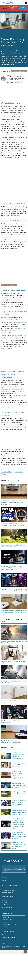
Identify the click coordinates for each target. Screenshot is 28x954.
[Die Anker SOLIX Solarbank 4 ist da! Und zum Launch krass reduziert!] (6, 845)
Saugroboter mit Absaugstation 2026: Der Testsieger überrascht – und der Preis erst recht (13, 612)
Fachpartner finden (7, 893)
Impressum (16, 946)
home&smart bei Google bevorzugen (19, 71)
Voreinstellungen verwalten (7, 946)
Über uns (4, 880)
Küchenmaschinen (7, 922)
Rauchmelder (6, 917)
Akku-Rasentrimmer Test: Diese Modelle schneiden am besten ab (13, 546)
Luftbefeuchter (6, 900)
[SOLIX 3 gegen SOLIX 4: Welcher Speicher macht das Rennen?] (6, 794)
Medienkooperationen (8, 890)
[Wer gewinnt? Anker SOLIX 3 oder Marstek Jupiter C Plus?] (6, 785)
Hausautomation (6, 34)
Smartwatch (5, 910)
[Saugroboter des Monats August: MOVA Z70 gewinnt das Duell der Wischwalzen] (14, 514)
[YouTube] (6, 938)
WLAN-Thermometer (8, 927)
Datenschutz (4, 947)
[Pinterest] (9, 938)
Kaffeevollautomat (7, 919)
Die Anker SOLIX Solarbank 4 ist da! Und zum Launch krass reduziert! (19, 845)
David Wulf (12, 75)
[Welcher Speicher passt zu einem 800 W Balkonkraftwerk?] (6, 765)
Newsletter (5, 934)
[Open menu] (25, 3)
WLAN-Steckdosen (7, 907)
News (4, 474)
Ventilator (5, 902)
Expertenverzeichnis (8, 888)
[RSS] (15, 938)
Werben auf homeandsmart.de (11, 885)
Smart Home (19, 471)
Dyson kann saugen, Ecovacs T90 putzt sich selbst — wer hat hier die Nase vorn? (14, 590)
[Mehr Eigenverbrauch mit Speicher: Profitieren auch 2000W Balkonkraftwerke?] (6, 756)
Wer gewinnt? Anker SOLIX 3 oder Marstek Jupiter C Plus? (18, 785)
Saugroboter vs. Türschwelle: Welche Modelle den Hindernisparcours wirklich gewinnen (12, 502)
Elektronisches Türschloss (9, 924)
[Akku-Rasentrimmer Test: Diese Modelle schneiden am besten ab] (14, 536)
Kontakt (4, 883)
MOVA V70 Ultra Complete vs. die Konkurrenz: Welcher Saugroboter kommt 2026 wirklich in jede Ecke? (13, 568)
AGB (24, 946)
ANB (20, 946)
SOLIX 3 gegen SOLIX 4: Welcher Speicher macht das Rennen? (19, 794)
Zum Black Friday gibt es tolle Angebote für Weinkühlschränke (13, 331)
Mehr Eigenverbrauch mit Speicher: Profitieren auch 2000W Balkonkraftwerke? (19, 755)
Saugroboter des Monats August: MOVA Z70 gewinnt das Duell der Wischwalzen (13, 524)
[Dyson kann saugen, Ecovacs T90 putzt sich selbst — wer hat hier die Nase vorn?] (14, 580)
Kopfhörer (5, 905)
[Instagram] (12, 938)
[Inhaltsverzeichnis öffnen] (25, 951)
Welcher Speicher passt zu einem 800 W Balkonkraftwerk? (18, 765)
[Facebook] (4, 938)
